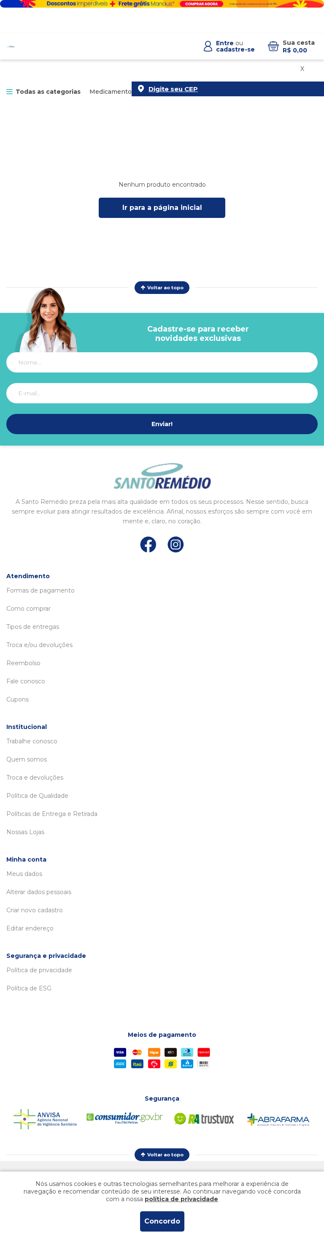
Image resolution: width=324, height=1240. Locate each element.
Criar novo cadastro (34, 910)
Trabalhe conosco (31, 741)
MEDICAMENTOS (112, 92)
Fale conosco (25, 681)
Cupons (17, 699)
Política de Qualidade (37, 795)
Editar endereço (30, 928)
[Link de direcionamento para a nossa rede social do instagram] (175, 544)
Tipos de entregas (32, 627)
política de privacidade (181, 1199)
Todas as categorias (48, 92)
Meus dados (24, 874)
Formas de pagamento (40, 590)
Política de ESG (28, 988)
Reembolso (23, 663)
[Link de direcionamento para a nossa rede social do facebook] (148, 544)
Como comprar (28, 608)
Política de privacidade (39, 970)
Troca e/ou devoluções (39, 645)
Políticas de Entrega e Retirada (51, 814)
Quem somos (26, 759)
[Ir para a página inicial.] (10, 46)
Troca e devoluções (34, 777)
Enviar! (162, 424)
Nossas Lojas (25, 832)
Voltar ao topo (165, 288)
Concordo (162, 1221)
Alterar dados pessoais (38, 892)
